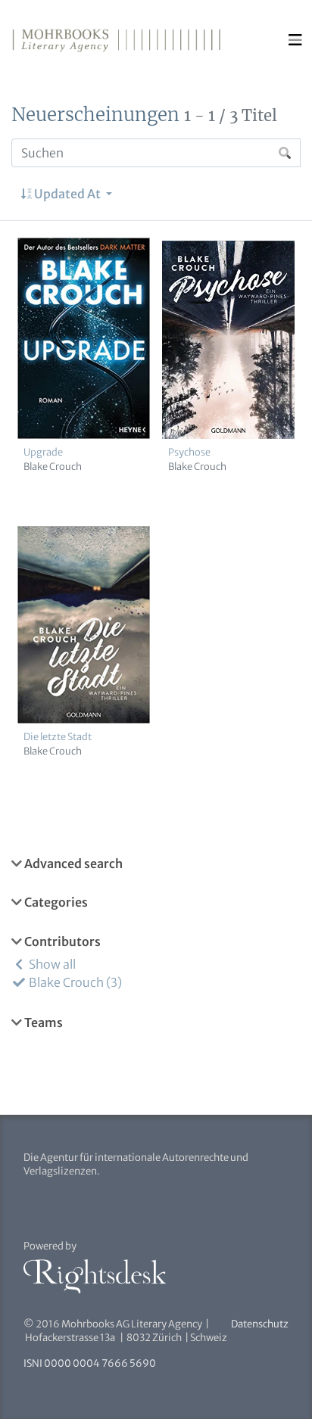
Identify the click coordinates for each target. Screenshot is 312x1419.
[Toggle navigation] (295, 40)
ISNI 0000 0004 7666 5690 (89, 1363)
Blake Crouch (52, 466)
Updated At (67, 193)
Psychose (189, 452)
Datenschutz (260, 1324)
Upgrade (43, 452)
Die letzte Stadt (57, 736)
